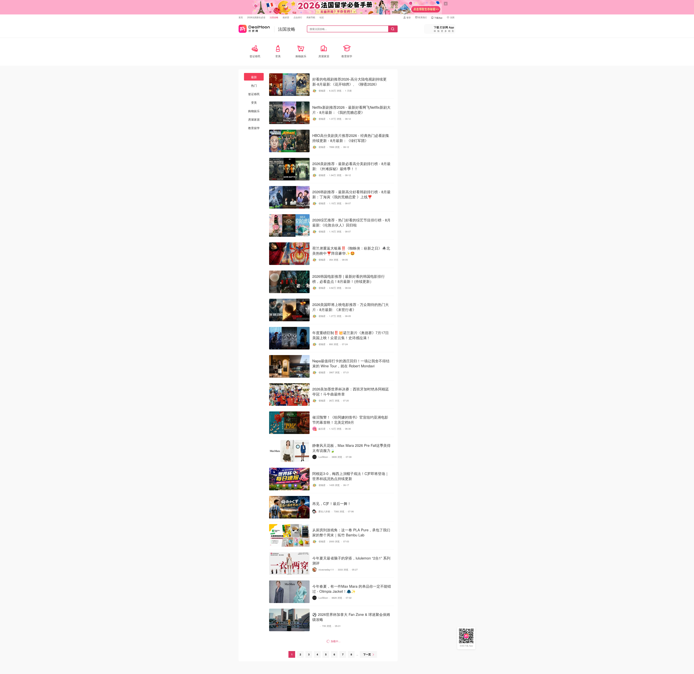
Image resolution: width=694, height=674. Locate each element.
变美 (254, 102)
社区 (322, 17)
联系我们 (422, 17)
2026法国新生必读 (256, 17)
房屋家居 (254, 119)
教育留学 (254, 128)
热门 (254, 85)
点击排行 (298, 17)
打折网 (254, 28)
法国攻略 (274, 17)
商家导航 (311, 17)
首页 (241, 17)
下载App (438, 17)
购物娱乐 (254, 111)
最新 (254, 77)
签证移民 (254, 94)
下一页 (367, 654)
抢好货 (286, 17)
